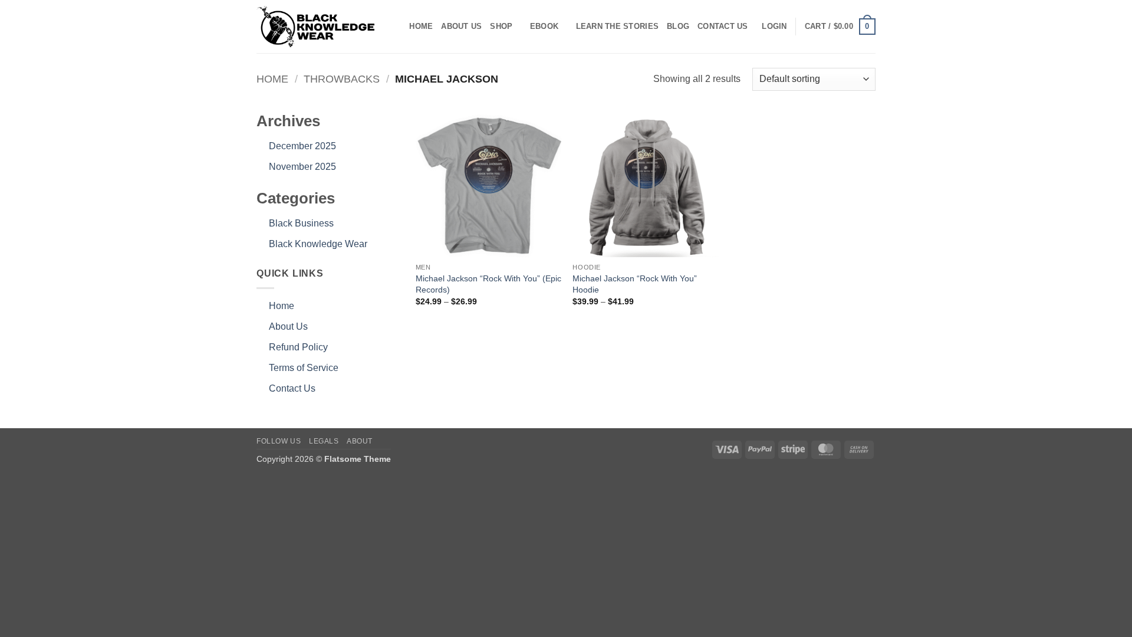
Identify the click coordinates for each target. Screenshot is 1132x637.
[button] (774, 26)
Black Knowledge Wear (318, 244)
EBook (544, 26)
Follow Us (278, 441)
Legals (324, 441)
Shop (501, 26)
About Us (461, 26)
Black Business (301, 223)
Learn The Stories (617, 26)
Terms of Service (303, 368)
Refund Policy (298, 347)
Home (421, 26)
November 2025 (302, 167)
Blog (678, 26)
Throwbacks (342, 79)
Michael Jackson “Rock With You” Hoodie (634, 284)
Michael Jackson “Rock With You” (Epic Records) (488, 284)
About (360, 441)
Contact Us (722, 26)
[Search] (396, 26)
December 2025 (302, 146)
